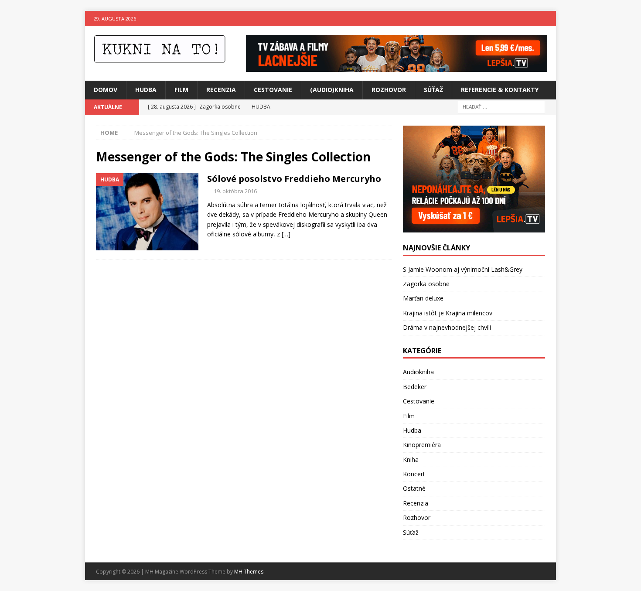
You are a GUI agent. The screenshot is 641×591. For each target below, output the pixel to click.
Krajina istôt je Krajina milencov (447, 313)
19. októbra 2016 (235, 191)
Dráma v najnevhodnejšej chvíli (447, 327)
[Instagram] (548, 18)
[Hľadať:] (501, 106)
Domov (105, 89)
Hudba (146, 89)
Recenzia (221, 89)
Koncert (414, 474)
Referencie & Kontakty (500, 89)
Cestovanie (273, 89)
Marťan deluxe (423, 298)
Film (181, 89)
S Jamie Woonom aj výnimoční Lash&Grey (462, 269)
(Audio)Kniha (332, 89)
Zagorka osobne (426, 284)
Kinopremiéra (422, 445)
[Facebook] (531, 18)
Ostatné (414, 488)
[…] (286, 234)
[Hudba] (147, 211)
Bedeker (414, 387)
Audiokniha (418, 372)
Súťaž (433, 89)
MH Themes (248, 571)
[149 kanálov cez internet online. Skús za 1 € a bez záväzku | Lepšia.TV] (396, 67)
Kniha (411, 459)
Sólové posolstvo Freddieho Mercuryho (294, 178)
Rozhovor (389, 89)
